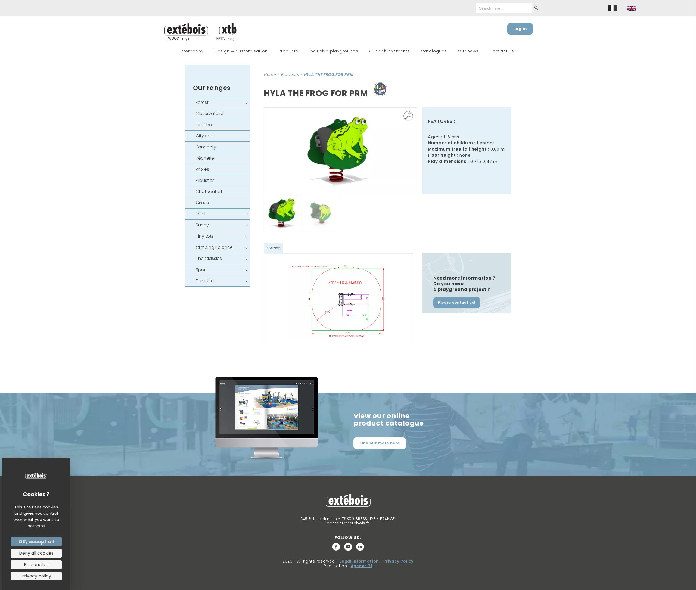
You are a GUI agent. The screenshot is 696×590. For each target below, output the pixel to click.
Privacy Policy (398, 561)
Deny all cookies (36, 553)
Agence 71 (361, 566)
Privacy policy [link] (36, 576)
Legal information (359, 561)
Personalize (36, 564)
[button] (408, 116)
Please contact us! (457, 302)
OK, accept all (36, 541)
